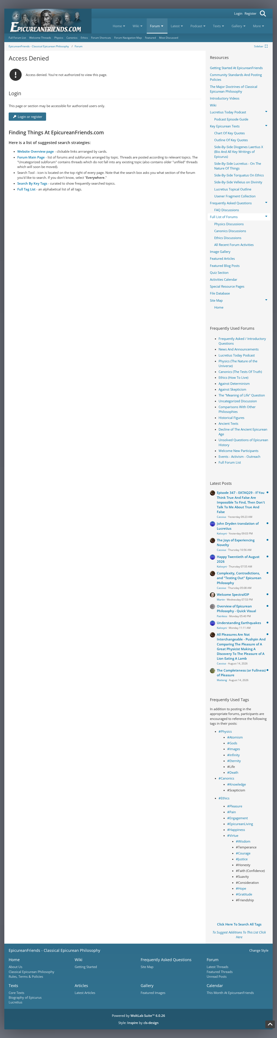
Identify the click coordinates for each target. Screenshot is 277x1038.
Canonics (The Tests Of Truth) (240, 371)
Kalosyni (222, 533)
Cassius (221, 517)
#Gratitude (244, 894)
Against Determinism (234, 383)
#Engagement (237, 818)
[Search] (263, 13)
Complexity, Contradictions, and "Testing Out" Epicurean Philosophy (239, 578)
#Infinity (233, 755)
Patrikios (222, 616)
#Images (233, 749)
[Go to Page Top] (270, 1024)
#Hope (241, 888)
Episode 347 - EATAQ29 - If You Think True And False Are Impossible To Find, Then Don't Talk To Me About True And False (241, 502)
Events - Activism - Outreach (239, 456)
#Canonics (226, 778)
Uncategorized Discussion (238, 401)
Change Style (258, 950)
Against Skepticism (232, 389)
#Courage (243, 853)
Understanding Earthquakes (239, 623)
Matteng (222, 680)
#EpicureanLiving (240, 824)
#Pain (231, 812)
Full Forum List (230, 462)
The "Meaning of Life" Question (242, 395)
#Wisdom (243, 841)
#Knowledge (236, 784)
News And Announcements (239, 349)
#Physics (225, 731)
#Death (232, 772)
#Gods (232, 743)
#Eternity (234, 761)
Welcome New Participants (238, 450)
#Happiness (236, 829)
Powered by (138, 1015)
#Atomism (235, 737)
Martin (221, 599)
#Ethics (224, 798)
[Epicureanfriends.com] (48, 21)
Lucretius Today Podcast (237, 355)
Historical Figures (231, 417)
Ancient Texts (228, 423)
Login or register (30, 116)
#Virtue (232, 835)
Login (238, 13)
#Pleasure (234, 806)
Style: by (138, 1023)
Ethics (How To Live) (233, 377)
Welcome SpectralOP (233, 594)
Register (250, 13)
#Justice (242, 859)
